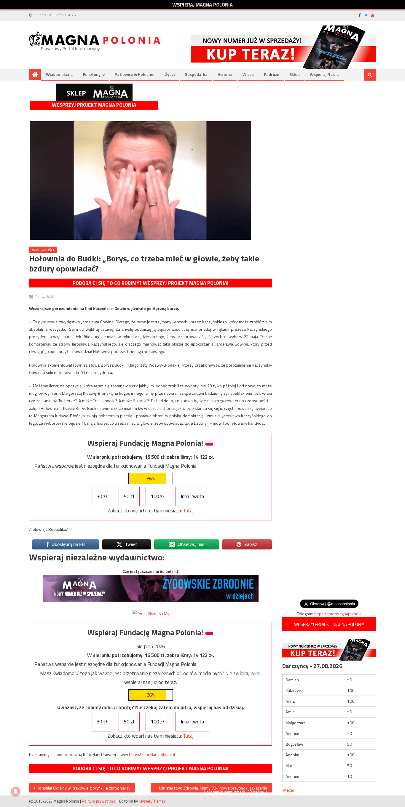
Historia (225, 74)
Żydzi (170, 74)
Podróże (271, 74)
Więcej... (289, 790)
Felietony (92, 74)
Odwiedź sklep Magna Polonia (94, 92)
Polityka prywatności (99, 801)
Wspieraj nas (322, 74)
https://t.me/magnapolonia (337, 614)
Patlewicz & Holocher (135, 74)
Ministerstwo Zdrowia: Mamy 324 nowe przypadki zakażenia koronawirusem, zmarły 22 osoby (213, 788)
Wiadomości (57, 74)
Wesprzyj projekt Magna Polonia (94, 105)
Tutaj (188, 510)
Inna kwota (192, 496)
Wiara (248, 74)
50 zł (129, 496)
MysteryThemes (152, 801)
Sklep (294, 74)
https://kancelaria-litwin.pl (152, 754)
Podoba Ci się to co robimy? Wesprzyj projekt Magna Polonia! (150, 283)
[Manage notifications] (15, 791)
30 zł (102, 496)
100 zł (157, 496)
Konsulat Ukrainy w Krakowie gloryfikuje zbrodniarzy (83, 788)
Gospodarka (196, 74)
